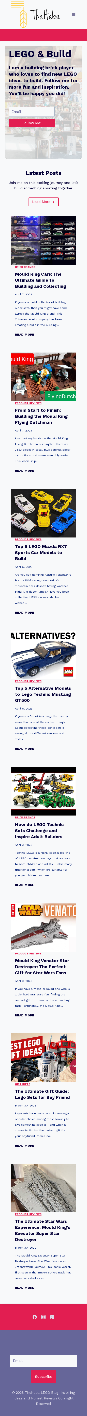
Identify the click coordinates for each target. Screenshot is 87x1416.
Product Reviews (28, 403)
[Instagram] (43, 1317)
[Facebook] (35, 1317)
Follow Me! (31, 123)
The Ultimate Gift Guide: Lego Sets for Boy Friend (42, 1094)
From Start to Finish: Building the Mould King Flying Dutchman (41, 416)
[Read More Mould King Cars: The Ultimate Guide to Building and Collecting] (43, 240)
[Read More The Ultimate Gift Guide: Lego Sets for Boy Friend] (43, 1057)
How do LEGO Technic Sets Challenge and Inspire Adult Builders (39, 830)
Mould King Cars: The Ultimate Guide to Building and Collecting (40, 280)
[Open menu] (73, 15)
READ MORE (24, 335)
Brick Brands (25, 267)
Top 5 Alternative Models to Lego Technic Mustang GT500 (43, 694)
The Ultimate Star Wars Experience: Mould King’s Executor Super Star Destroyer (42, 1230)
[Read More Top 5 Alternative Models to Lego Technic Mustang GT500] (43, 655)
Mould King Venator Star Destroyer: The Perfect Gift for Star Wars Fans (42, 966)
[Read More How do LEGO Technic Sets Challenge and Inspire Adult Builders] (43, 791)
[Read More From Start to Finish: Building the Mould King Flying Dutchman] (43, 377)
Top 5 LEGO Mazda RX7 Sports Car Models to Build (41, 552)
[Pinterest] (52, 1317)
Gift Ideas (22, 1084)
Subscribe (43, 1376)
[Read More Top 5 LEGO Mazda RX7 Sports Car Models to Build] (43, 513)
